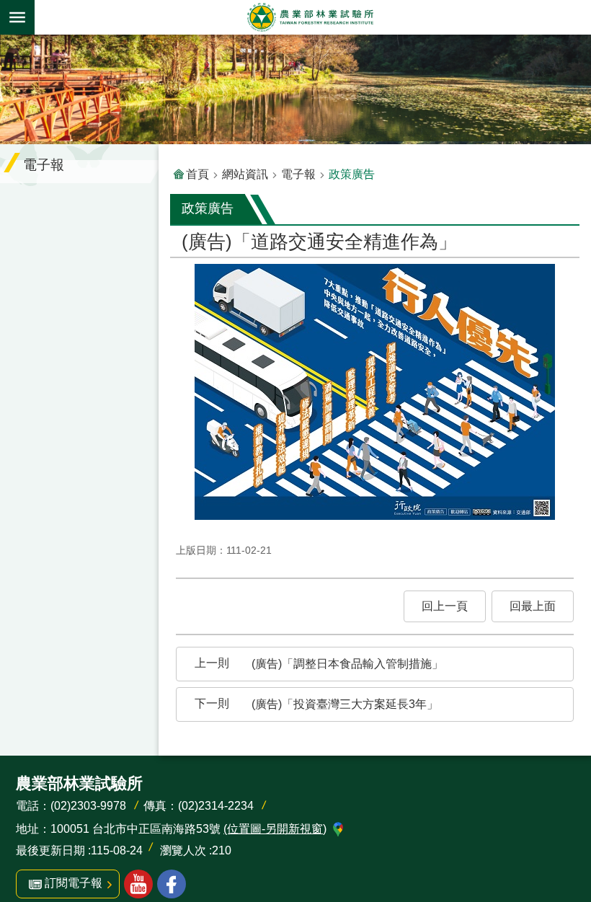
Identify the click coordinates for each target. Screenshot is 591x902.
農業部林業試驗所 (310, 17)
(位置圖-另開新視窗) (274, 829)
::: (11, 44)
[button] (445, 606)
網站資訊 (245, 174)
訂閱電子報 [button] (73, 883)
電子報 (298, 174)
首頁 (197, 174)
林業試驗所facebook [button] (171, 884)
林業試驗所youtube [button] (138, 884)
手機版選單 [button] (17, 17)
